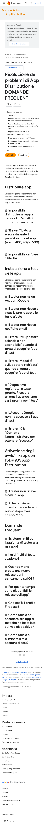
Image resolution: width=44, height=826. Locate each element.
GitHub (4, 716)
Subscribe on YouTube (10, 738)
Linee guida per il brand (11, 769)
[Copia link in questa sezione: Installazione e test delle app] (23, 273)
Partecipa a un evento (10, 742)
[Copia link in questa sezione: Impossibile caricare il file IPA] (19, 258)
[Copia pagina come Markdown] (15, 104)
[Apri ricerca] (26, 2)
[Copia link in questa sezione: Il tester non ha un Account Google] (31, 300)
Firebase (8, 54)
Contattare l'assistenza (11, 753)
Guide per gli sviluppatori (11, 700)
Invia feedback (14, 68)
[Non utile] (32, 62)
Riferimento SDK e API (10, 704)
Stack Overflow (8, 757)
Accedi (38, 3)
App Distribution (15, 14)
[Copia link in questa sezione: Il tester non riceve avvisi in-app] (26, 495)
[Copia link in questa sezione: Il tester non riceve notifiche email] (29, 328)
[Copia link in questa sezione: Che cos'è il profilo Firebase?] (21, 606)
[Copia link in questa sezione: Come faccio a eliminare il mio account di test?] (30, 643)
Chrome (5, 792)
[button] (22, 216)
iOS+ (12, 155)
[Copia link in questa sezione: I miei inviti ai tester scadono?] (21, 558)
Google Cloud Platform (11, 800)
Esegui (25, 57)
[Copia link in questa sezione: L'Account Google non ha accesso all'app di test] (16, 420)
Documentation (11, 10)
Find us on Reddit (8, 730)
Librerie (5, 712)
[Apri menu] (3, 3)
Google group (7, 761)
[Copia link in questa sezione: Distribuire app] (33, 187)
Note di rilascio (7, 765)
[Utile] (29, 62)
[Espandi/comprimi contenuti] (23, 111)
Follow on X (6, 734)
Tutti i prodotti (7, 804)
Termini (5, 814)
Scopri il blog (7, 726)
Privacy (12, 814)
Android (23, 155)
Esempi (4, 708)
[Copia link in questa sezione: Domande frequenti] (24, 530)
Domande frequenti (9, 773)
